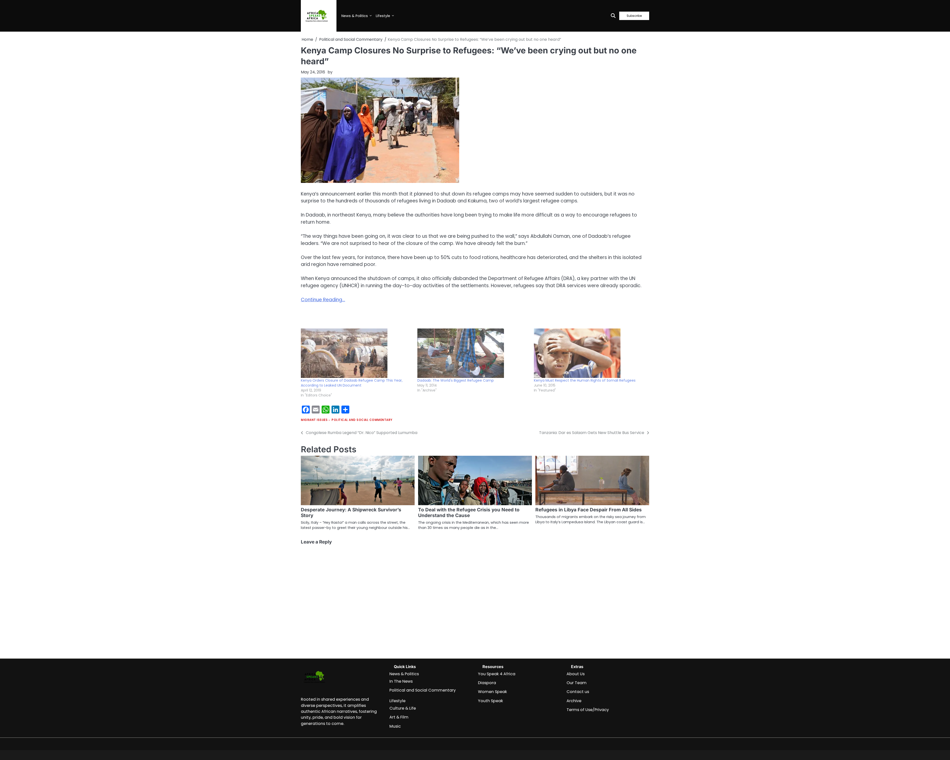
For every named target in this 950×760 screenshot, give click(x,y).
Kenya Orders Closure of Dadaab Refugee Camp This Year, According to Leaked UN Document (352, 383)
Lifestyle (383, 15)
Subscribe (634, 15)
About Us (576, 674)
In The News (401, 681)
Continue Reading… (323, 299)
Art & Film (398, 717)
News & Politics (354, 15)
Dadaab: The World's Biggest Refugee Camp (455, 380)
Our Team (577, 683)
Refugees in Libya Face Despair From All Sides (588, 510)
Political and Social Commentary (362, 420)
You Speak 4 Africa (496, 674)
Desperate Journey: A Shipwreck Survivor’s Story (351, 512)
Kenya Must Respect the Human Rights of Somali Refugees (585, 380)
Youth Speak (490, 701)
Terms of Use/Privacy (588, 710)
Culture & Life (402, 708)
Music (395, 726)
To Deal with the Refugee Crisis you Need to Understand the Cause (469, 512)
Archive (574, 701)
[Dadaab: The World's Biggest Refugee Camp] (473, 353)
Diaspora (487, 683)
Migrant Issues (314, 420)
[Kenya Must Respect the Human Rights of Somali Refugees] (589, 353)
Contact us (578, 692)
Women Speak (492, 692)
